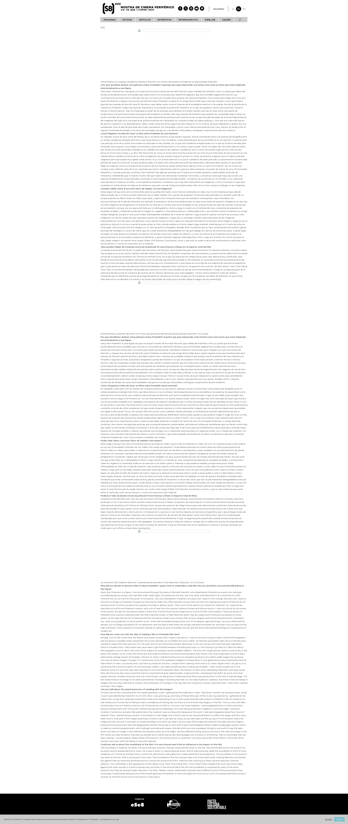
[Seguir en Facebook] (180, 8)
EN (244, 9)
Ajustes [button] (328, 819)
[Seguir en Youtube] (196, 8)
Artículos (145, 20)
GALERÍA (226, 20)
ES (238, 9)
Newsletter (218, 9)
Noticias (127, 20)
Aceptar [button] (339, 819)
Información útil (188, 20)
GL (233, 9)
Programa (109, 20)
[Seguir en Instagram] (191, 8)
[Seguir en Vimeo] (202, 8)
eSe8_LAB (210, 20)
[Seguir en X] (186, 8)
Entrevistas (164, 20)
